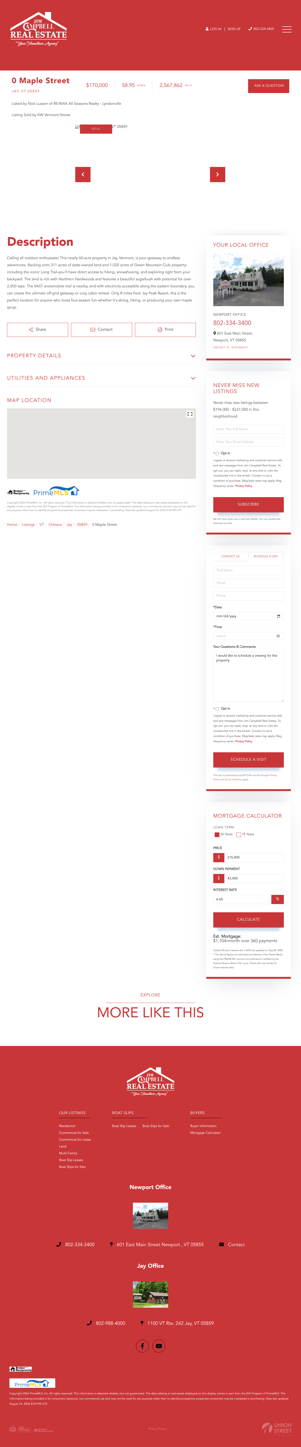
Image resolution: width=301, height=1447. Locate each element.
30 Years (226, 834)
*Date (217, 607)
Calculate (248, 920)
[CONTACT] (268, 86)
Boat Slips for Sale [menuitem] (72, 1167)
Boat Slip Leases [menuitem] (71, 1160)
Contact (236, 1245)
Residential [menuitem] (67, 1126)
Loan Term (223, 827)
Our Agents (240, 348)
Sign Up (234, 29)
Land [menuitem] (62, 1146)
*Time (217, 627)
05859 (82, 525)
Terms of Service (233, 780)
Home (12, 525)
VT (42, 525)
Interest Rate (225, 890)
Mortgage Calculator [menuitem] (205, 1133)
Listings (28, 525)
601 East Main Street (159, 1245)
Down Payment (226, 869)
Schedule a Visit (266, 556)
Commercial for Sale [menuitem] (74, 1133)
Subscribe (248, 505)
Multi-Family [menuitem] (68, 1153)
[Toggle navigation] (287, 29)
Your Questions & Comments (234, 647)
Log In (215, 29)
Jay (69, 525)
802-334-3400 (263, 29)
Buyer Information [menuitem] (203, 1126)
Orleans (55, 525)
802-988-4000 (110, 1323)
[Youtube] (158, 1346)
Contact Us (221, 348)
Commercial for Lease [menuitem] (75, 1140)
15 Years (248, 834)
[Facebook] (142, 1346)
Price (217, 848)
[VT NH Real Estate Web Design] (277, 1429)
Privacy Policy (243, 486)
